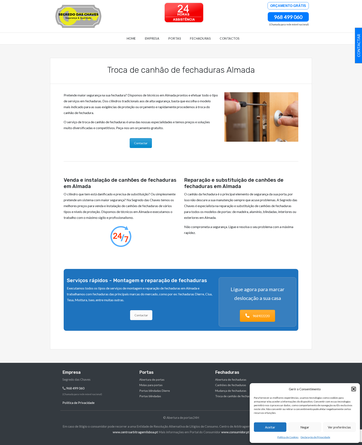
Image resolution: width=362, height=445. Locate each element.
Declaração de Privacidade (315, 437)
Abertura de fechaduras (230, 379)
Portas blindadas (150, 396)
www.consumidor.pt (235, 432)
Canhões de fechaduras (230, 385)
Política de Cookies (288, 437)
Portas (174, 38)
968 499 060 (288, 17)
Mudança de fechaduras (230, 390)
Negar (304, 427)
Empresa (152, 38)
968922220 (261, 316)
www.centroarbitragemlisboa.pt (135, 432)
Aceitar (270, 427)
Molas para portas (151, 385)
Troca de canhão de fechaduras (235, 396)
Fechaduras (200, 38)
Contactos (230, 38)
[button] (354, 389)
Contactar (140, 143)
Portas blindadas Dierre (154, 390)
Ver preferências (339, 427)
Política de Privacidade (78, 403)
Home (131, 38)
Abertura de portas (151, 379)
